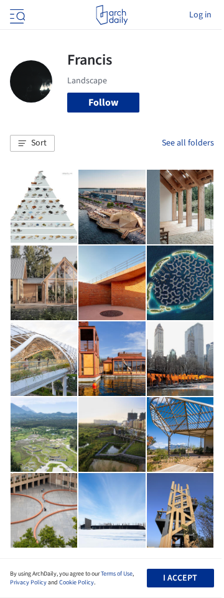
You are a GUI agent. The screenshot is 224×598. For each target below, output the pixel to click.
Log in (200, 15)
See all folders (188, 143)
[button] (32, 143)
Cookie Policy (76, 582)
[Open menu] (16, 15)
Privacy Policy (28, 582)
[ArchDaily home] (112, 15)
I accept (180, 578)
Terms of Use (117, 573)
